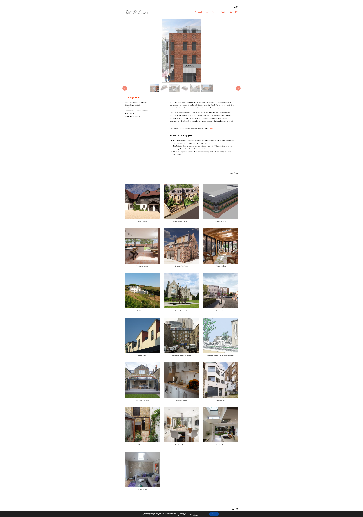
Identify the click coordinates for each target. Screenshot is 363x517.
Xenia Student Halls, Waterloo (181, 356)
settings (195, 515)
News (214, 12)
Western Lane (142, 445)
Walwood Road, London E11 (181, 221)
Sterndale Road (220, 445)
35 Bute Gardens (181, 400)
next (236, 173)
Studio (223, 12)
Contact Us (234, 12)
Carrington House (220, 221)
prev (232, 173)
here (211, 129)
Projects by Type (201, 12)
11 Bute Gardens (220, 266)
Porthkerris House (142, 311)
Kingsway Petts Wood (181, 266)
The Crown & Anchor (181, 445)
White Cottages (142, 221)
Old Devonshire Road (142, 400)
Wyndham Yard (220, 400)
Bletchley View (220, 311)
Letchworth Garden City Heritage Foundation (220, 356)
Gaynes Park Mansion (181, 311)
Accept (214, 514)
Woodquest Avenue (142, 266)
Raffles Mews (142, 356)
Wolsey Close (142, 490)
